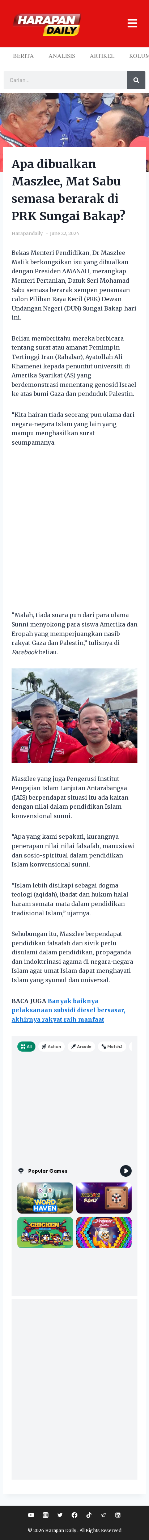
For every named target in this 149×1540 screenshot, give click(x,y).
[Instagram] (45, 1515)
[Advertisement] (74, 533)
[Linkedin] (118, 1515)
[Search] (136, 80)
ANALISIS (61, 55)
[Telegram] (103, 1515)
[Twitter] (60, 1515)
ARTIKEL (102, 55)
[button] (128, 24)
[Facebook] (74, 1515)
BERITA (23, 55)
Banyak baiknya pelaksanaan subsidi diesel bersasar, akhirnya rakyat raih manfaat (68, 1010)
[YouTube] (31, 1515)
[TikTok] (89, 1515)
